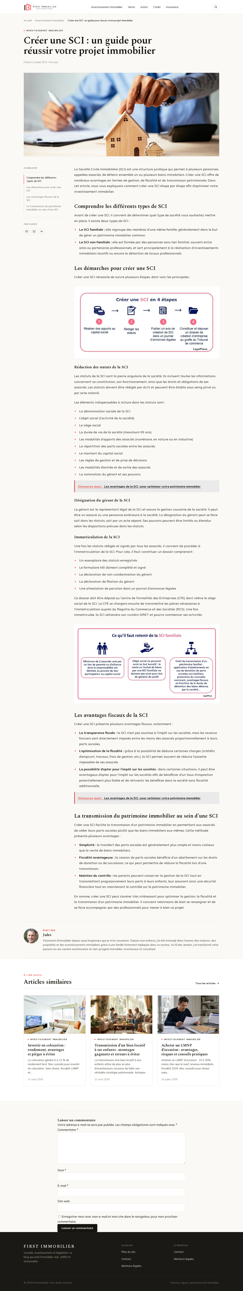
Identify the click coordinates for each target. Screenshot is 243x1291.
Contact (126, 1259)
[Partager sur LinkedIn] (34, 231)
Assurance (172, 7)
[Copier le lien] (42, 231)
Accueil (28, 20)
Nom (61, 1170)
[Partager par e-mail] (27, 231)
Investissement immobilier (107, 7)
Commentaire (67, 1130)
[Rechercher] (215, 6)
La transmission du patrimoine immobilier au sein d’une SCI (44, 208)
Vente (131, 7)
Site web (63, 1201)
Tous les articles (205, 983)
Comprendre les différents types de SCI (41, 179)
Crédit (157, 7)
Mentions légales (131, 1266)
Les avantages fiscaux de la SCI (43, 198)
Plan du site (128, 1252)
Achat (144, 7)
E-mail (62, 1185)
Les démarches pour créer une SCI (44, 189)
